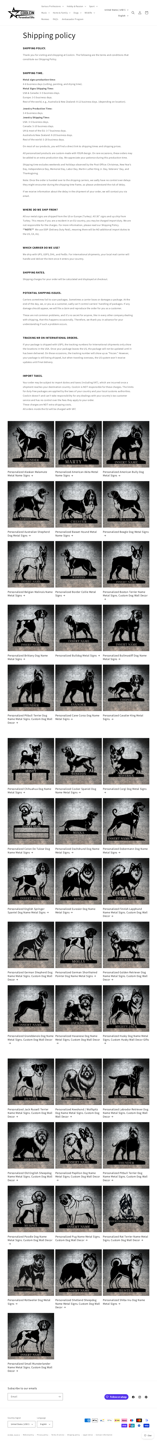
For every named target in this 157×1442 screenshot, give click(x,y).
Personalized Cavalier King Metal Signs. (123, 717)
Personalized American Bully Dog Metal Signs (123, 473)
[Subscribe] (59, 1396)
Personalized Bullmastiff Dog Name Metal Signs (125, 657)
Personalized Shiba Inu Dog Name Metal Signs (124, 1301)
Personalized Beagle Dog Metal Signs (126, 532)
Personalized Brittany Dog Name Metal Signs (28, 657)
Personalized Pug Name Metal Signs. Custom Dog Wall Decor (77, 1238)
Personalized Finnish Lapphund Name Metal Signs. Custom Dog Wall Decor (125, 912)
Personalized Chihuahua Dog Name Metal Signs (29, 790)
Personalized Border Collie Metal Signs (75, 593)
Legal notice (88, 1435)
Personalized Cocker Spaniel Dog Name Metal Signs (75, 790)
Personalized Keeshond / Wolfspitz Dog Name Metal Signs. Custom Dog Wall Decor (77, 1113)
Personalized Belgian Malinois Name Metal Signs (30, 593)
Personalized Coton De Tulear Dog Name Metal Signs (29, 850)
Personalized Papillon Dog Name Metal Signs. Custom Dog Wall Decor (77, 1174)
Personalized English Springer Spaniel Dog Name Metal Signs (27, 910)
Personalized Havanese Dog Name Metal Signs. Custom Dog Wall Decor (77, 1037)
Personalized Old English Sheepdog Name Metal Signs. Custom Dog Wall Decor (30, 1176)
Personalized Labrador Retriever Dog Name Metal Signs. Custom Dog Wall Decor (125, 1113)
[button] (52, 6)
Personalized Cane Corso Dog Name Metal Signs (77, 717)
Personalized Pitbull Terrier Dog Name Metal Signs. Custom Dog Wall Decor (30, 719)
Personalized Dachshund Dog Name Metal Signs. (77, 850)
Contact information (104, 1435)
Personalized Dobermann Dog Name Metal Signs (125, 850)
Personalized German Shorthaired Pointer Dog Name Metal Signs (76, 974)
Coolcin (17, 1435)
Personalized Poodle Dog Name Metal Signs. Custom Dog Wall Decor (30, 1238)
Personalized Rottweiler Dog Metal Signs (29, 1301)
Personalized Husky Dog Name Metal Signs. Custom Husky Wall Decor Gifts (126, 1037)
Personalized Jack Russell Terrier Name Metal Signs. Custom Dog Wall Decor (30, 1113)
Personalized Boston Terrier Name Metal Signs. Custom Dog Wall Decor (125, 593)
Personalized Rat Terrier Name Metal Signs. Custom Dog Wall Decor (125, 1238)
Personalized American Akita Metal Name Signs (76, 473)
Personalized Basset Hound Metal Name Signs (76, 533)
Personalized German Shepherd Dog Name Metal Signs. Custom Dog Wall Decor (30, 976)
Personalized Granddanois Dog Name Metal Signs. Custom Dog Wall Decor (31, 1037)
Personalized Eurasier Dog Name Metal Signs (75, 910)
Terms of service (57, 1435)
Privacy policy (42, 1435)
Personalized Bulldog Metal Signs (76, 655)
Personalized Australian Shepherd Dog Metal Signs (29, 533)
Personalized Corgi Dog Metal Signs (124, 789)
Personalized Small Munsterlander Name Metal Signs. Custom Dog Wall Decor (30, 1367)
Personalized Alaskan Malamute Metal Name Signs (27, 473)
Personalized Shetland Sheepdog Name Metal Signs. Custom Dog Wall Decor (77, 1303)
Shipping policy (73, 1435)
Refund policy (28, 1435)
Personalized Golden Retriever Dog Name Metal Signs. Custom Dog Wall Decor (125, 976)
